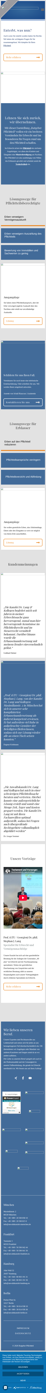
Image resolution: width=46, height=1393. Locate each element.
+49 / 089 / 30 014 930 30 (17, 1309)
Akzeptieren (23, 1374)
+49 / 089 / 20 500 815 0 (17, 1221)
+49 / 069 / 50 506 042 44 (17, 1247)
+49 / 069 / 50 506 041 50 (17, 1251)
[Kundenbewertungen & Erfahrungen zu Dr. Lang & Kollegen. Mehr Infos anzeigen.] (11, 1113)
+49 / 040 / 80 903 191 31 (17, 1277)
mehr (23, 1380)
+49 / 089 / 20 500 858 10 (17, 1218)
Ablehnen (23, 1367)
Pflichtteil (7, 45)
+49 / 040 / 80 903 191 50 (17, 1280)
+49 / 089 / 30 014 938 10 (17, 1306)
